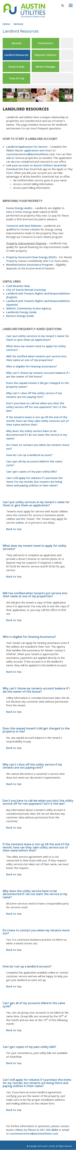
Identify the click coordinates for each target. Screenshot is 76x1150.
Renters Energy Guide (20, 316)
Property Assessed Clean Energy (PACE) (31, 257)
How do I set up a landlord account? (29, 455)
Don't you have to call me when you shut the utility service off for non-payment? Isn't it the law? (36, 406)
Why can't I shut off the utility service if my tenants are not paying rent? (34, 395)
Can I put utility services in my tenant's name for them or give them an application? (37, 337)
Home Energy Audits (19, 208)
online (20, 522)
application (31, 150)
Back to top (13, 529)
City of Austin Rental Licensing (26, 289)
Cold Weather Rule (18, 286)
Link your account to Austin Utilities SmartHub (36, 165)
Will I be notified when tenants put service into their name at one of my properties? (36, 358)
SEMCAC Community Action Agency (28, 308)
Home (6, 24)
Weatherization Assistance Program (29, 264)
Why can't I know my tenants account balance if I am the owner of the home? (38, 374)
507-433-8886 (49, 1129)
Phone (32, 1129)
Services (18, 24)
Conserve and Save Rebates (24, 225)
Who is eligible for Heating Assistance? (31, 366)
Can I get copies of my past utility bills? (31, 471)
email (65, 1129)
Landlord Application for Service (27, 146)
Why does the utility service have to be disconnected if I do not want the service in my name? (36, 434)
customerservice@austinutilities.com (30, 154)
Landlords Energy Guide (21, 312)
